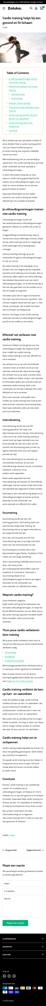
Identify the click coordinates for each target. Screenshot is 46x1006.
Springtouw (10, 656)
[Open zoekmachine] (31, 8)
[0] (41, 8)
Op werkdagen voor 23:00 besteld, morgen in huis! (23, 2)
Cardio (5, 27)
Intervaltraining (18, 94)
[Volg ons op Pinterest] (14, 976)
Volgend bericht (33, 850)
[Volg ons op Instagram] (9, 976)
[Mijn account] (36, 8)
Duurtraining (16, 98)
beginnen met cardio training (19, 681)
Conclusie (13, 130)
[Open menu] (4, 8)
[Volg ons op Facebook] (4, 976)
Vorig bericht (11, 850)
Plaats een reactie (15, 923)
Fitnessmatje (10, 652)
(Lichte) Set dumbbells (14, 660)
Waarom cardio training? (19, 103)
